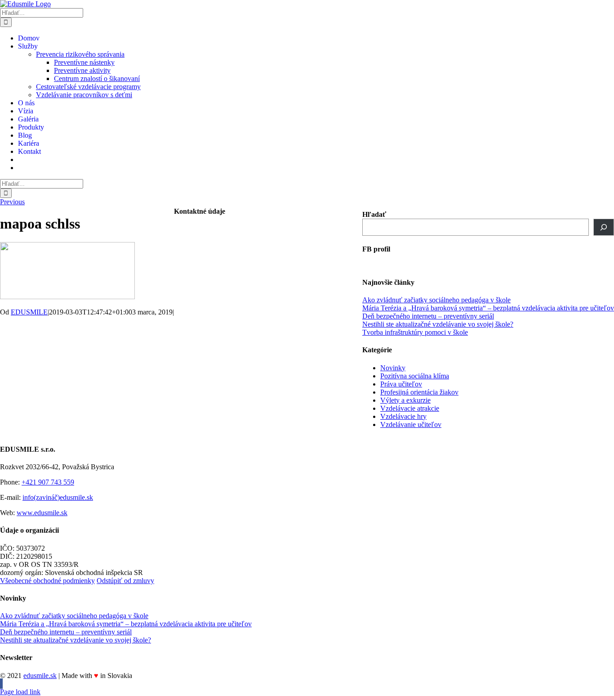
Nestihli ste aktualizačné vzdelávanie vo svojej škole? (437, 324)
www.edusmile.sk (42, 512)
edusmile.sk (40, 675)
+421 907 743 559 (48, 482)
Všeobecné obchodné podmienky (47, 580)
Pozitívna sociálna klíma (414, 376)
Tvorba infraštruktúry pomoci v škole (415, 332)
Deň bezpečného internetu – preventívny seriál (428, 316)
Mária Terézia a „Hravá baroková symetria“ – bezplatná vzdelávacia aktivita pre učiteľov (488, 308)
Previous (12, 202)
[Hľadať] (603, 227)
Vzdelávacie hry (403, 416)
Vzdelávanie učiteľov (410, 424)
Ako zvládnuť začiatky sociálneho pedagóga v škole (436, 300)
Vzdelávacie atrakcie (409, 408)
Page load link (20, 692)
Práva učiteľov (401, 384)
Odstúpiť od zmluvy (125, 580)
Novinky (392, 368)
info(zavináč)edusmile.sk (57, 497)
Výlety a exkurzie (405, 400)
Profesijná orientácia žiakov (419, 392)
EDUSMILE (29, 312)
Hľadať (374, 214)
